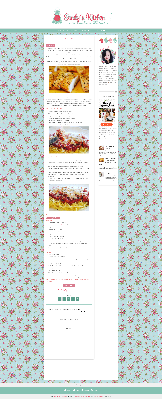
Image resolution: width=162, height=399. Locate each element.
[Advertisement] (69, 371)
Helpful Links (101, 30)
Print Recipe (48, 217)
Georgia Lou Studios (99, 396)
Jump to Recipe (50, 45)
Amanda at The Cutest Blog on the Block (82, 396)
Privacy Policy (81, 385)
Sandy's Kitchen (57, 396)
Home (60, 30)
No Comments (76, 41)
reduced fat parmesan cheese (58, 224)
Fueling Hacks (86, 30)
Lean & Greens (71, 30)
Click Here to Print (69, 285)
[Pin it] (77, 299)
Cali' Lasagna (108, 173)
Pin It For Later (56, 217)
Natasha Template (64, 396)
